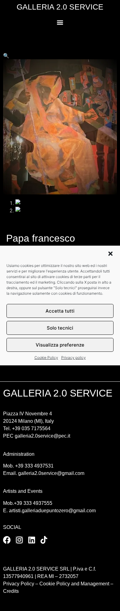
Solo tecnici (60, 328)
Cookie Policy (46, 357)
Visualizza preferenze (60, 345)
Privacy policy (73, 357)
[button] (110, 254)
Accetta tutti (60, 311)
